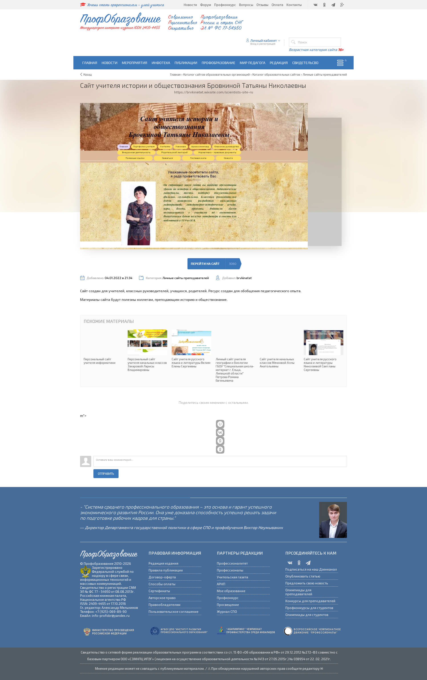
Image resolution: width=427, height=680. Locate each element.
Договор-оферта (162, 577)
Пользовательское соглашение (173, 612)
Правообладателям (164, 605)
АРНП (221, 584)
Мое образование (231, 591)
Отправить (106, 473)
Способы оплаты (162, 584)
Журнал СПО (227, 612)
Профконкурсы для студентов (309, 608)
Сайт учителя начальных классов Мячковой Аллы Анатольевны (280, 348)
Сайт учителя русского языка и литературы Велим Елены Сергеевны (191, 348)
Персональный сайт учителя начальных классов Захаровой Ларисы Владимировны (147, 350)
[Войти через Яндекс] (220, 441)
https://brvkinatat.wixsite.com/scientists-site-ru (213, 92)
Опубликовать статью (302, 576)
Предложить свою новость (306, 583)
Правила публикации (166, 570)
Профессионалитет (232, 563)
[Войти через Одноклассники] (220, 449)
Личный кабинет (263, 40)
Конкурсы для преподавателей (310, 601)
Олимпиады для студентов (306, 615)
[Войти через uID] (220, 424)
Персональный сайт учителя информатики (103, 347)
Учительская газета (232, 577)
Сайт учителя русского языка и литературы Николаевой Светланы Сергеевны (324, 350)
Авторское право (162, 598)
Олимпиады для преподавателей (298, 592)
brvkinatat (244, 278)
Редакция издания (163, 563)
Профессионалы (230, 570)
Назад (87, 74)
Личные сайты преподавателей (186, 278)
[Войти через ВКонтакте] (220, 432)
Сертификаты (159, 591)
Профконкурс (228, 598)
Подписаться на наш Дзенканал (311, 569)
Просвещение (228, 605)
